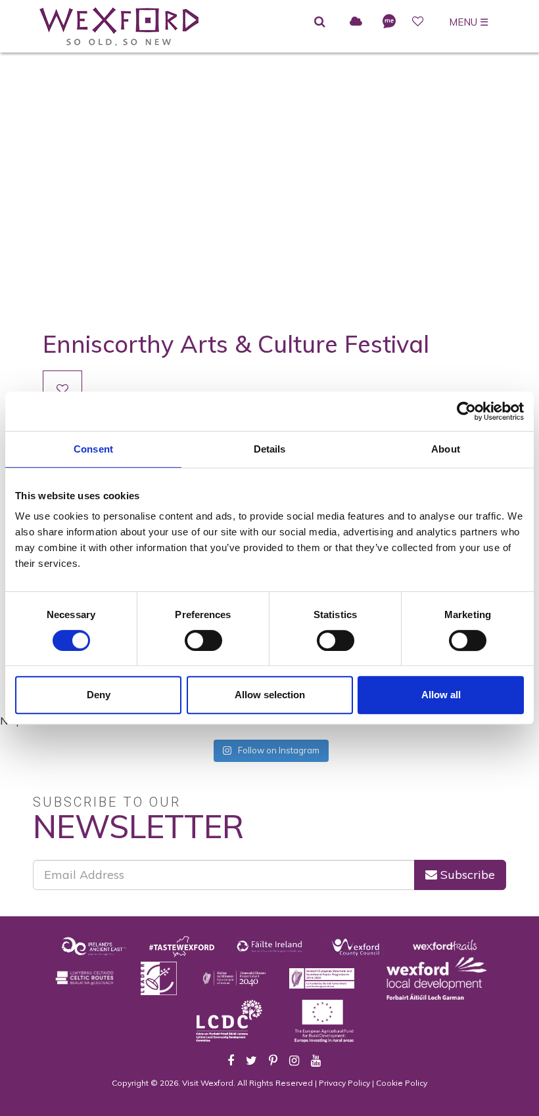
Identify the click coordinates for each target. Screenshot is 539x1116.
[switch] (203, 640)
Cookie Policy (401, 1083)
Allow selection (270, 694)
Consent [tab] (93, 449)
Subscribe (466, 874)
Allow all (441, 694)
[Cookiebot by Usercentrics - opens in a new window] (466, 411)
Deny (98, 694)
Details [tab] (270, 449)
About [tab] (445, 449)
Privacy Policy (344, 1083)
